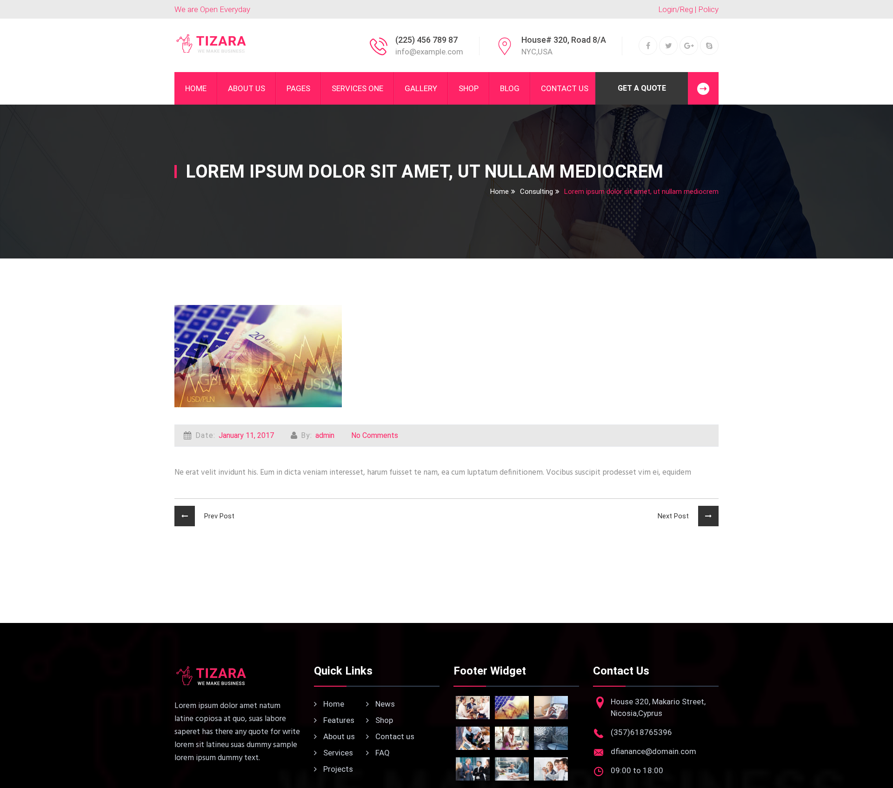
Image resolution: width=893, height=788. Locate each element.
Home (196, 88)
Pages (298, 88)
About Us (246, 88)
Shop (469, 88)
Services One (357, 88)
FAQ (381, 752)
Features (337, 720)
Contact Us (564, 88)
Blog (510, 88)
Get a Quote (642, 88)
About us (338, 736)
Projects (337, 769)
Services (337, 752)
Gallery (421, 88)
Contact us (393, 736)
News (384, 704)
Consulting (536, 191)
